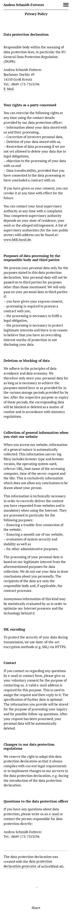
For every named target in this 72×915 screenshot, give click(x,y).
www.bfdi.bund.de (17, 239)
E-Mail (9, 88)
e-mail (54, 814)
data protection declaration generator (28, 864)
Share (36, 907)
